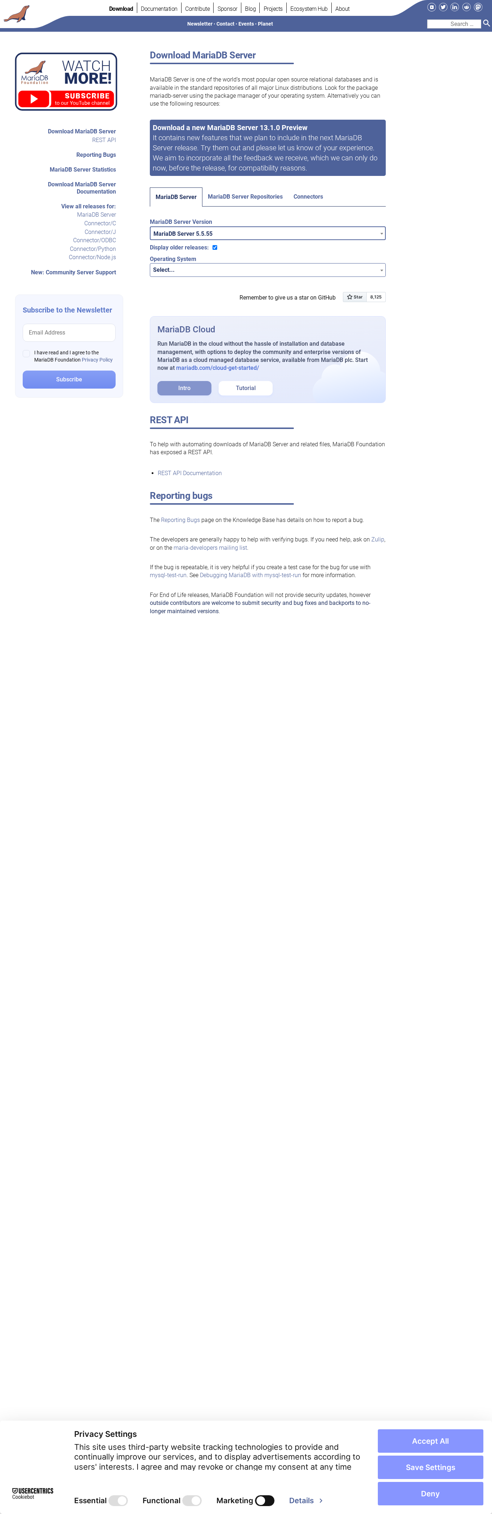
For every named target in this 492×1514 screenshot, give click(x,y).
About (342, 8)
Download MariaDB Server (82, 131)
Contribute (197, 8)
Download (121, 8)
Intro (184, 388)
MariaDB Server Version (181, 221)
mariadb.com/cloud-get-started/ (217, 367)
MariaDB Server (96, 215)
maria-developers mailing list (210, 547)
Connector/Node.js (92, 257)
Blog (250, 8)
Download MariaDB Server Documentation (82, 188)
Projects (273, 8)
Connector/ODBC (94, 240)
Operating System (173, 259)
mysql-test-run (168, 575)
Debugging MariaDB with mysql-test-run (250, 575)
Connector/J (100, 232)
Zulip (377, 539)
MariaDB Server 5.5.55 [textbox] (183, 233)
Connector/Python (93, 248)
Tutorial (246, 388)
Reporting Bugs (96, 154)
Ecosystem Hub (309, 8)
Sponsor (227, 8)
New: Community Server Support (73, 272)
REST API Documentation (190, 473)
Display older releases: (179, 247)
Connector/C (100, 223)
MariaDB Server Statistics (83, 169)
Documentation (159, 8)
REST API (104, 140)
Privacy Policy (97, 360)
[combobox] (268, 233)
